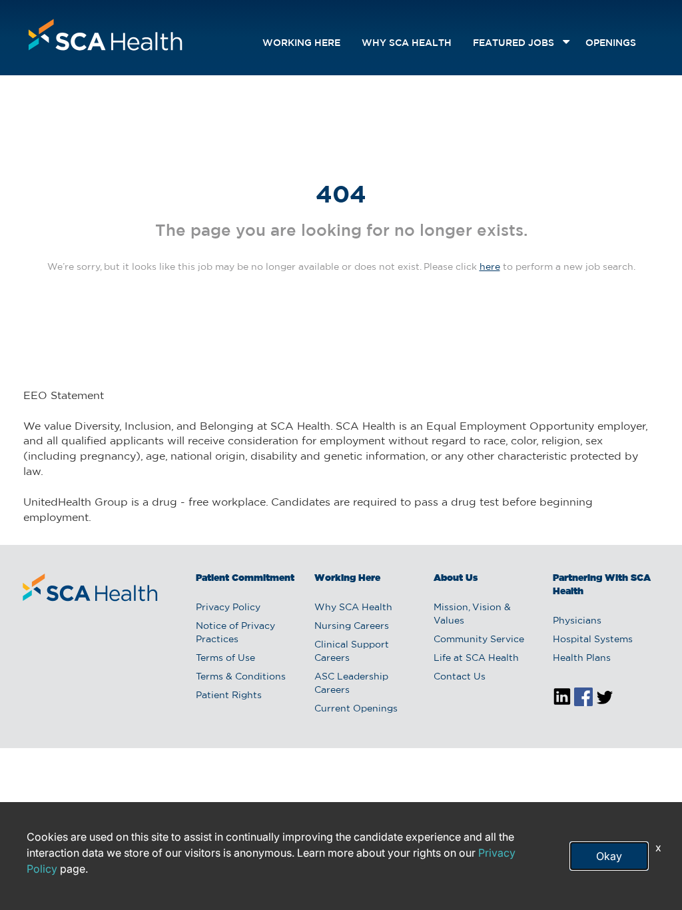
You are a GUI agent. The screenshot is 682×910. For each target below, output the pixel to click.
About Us (456, 578)
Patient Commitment (245, 578)
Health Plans (582, 658)
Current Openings (356, 708)
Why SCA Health (407, 43)
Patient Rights (229, 695)
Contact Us (460, 677)
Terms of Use (225, 658)
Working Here (301, 43)
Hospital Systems (593, 639)
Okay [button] (609, 856)
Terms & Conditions (241, 677)
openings (610, 43)
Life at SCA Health (476, 658)
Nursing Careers (351, 626)
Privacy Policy (228, 607)
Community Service (479, 639)
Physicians (577, 621)
